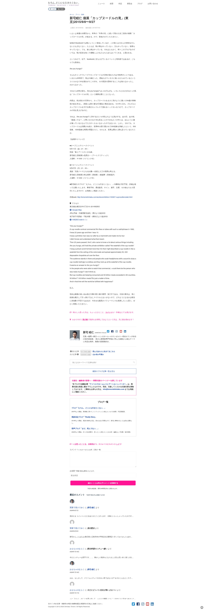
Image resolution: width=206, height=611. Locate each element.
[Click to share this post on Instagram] (117, 331)
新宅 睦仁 (94, 332)
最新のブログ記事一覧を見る (103, 371)
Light (53, 9)
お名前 (82, 471)
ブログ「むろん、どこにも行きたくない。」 (89, 408)
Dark (62, 9)
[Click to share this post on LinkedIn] (125, 331)
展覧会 (129, 3)
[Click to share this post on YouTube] (121, 331)
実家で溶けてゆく (77, 507)
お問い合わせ (153, 3)
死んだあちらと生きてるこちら (104, 351)
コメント (86, 449)
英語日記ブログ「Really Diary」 (84, 417)
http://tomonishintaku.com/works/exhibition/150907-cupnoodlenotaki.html (104, 197)
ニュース (101, 3)
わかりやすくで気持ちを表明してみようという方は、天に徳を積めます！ (103, 319)
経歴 (111, 3)
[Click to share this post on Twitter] (108, 331)
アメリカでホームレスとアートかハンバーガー (108, 384)
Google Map (77, 210)
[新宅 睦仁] (75, 339)
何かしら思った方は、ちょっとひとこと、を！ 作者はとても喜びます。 (103, 312)
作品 (120, 3)
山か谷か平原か (98, 354)
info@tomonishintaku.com (113, 389)
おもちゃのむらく (77, 548)
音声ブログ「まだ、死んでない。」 (85, 428)
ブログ (139, 3)
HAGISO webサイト (80, 219)
